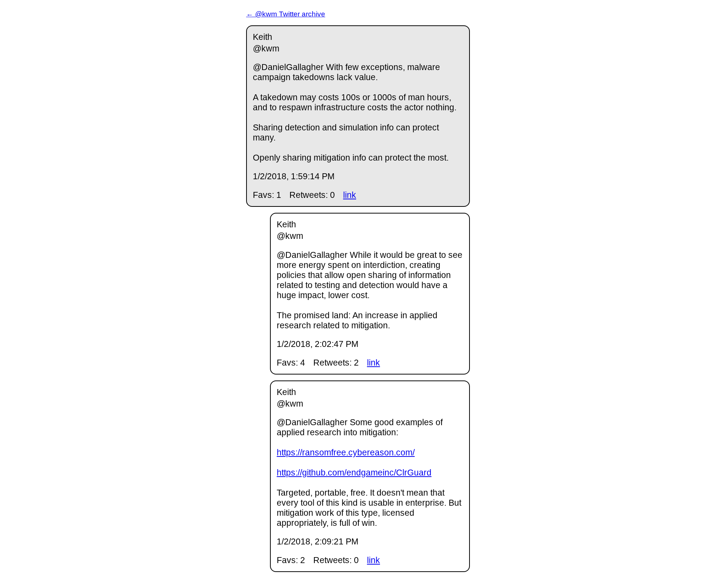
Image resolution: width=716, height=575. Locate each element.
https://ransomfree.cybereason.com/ (346, 452)
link (349, 195)
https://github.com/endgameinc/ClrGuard (354, 472)
